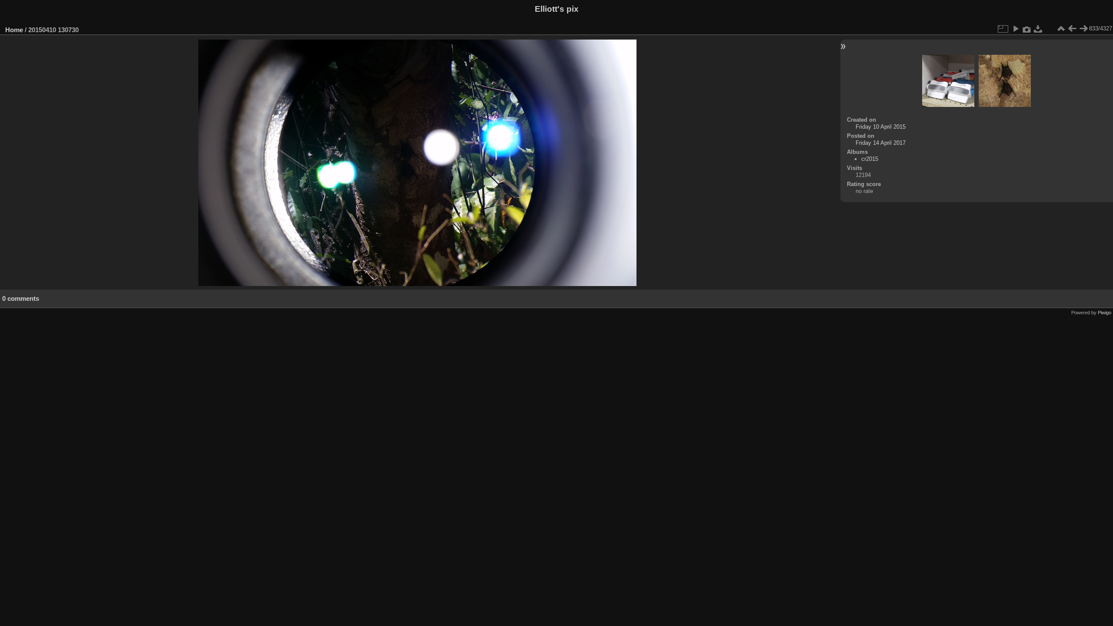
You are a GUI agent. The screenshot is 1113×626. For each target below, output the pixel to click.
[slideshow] (1015, 28)
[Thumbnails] (1060, 28)
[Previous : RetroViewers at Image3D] (1072, 28)
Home (14, 29)
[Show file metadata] (1027, 28)
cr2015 (869, 159)
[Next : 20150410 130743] (1083, 28)
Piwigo (1104, 312)
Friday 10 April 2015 (881, 126)
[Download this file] (1038, 28)
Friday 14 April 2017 (881, 143)
